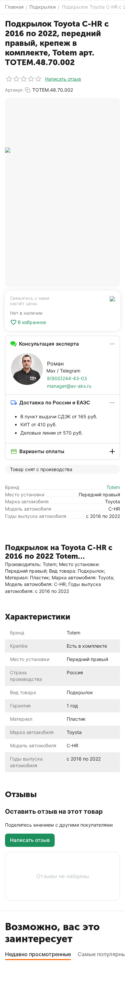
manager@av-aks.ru (69, 386)
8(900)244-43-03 (67, 378)
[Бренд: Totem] (112, 298)
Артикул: (14, 90)
